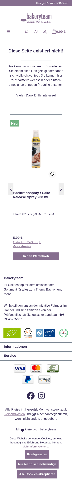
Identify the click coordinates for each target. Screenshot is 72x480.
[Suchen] (26, 31)
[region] (36, 189)
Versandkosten (14, 414)
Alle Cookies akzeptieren (37, 474)
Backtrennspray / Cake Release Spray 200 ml (31, 195)
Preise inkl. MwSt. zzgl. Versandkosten (27, 244)
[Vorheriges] (10, 189)
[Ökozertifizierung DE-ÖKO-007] (12, 332)
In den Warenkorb (36, 256)
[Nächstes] (61, 189)
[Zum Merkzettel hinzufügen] (52, 174)
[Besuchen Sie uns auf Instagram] (41, 395)
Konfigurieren (37, 454)
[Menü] (8, 31)
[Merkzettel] (35, 31)
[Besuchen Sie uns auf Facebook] (31, 395)
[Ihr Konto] (44, 31)
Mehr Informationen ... (36, 446)
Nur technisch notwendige (37, 464)
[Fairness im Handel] (28, 332)
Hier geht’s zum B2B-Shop (52, 3)
